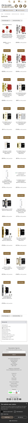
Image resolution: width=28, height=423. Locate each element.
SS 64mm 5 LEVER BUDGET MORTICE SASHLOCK (7, 152)
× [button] (26, 403)
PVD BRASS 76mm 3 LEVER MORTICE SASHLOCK (21, 152)
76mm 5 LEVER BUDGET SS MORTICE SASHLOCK (7, 268)
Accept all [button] (7, 417)
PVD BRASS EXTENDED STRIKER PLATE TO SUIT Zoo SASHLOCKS (7, 182)
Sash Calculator (20, 10)
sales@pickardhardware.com (15, 370)
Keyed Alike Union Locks (8, 339)
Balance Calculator (9, 10)
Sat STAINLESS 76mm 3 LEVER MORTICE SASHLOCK (21, 123)
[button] (14, 420)
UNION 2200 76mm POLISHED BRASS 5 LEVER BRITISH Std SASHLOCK (7, 95)
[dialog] (14, 412)
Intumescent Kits (7, 333)
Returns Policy (14, 386)
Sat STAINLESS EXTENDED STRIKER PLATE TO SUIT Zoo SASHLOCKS (21, 211)
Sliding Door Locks (7, 337)
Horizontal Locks (7, 330)
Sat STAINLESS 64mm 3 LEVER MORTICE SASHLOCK (21, 94)
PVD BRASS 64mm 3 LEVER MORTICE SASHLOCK (7, 123)
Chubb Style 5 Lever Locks (9, 335)
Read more (6, 409)
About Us (14, 375)
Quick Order (14, 378)
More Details (7, 50)
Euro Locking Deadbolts (8, 336)
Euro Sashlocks (6, 329)
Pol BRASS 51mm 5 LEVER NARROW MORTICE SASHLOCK (7, 239)
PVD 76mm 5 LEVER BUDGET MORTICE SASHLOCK (21, 239)
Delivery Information (14, 385)
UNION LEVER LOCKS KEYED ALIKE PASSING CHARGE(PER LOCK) (7, 36)
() (21, 2)
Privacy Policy (14, 383)
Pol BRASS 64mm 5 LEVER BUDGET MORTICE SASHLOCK (21, 181)
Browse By (4, 322)
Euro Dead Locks (6, 326)
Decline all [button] (20, 417)
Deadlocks (5, 325)
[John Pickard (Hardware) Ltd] (14, 6)
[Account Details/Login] (14, 2)
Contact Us (14, 373)
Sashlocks (5, 327)
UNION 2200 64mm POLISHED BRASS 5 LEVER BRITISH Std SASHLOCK (7, 66)
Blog (14, 376)
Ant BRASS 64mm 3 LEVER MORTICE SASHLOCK (21, 268)
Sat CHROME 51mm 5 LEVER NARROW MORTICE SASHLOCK (7, 297)
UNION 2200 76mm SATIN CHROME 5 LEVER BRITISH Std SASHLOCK (21, 66)
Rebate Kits (5, 332)
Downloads (14, 379)
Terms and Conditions (14, 382)
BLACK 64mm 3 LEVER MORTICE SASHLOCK (7, 210)
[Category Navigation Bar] (25, 2)
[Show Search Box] (9, 2)
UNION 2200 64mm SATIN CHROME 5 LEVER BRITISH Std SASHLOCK (21, 37)
